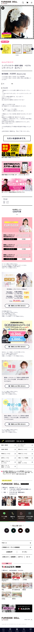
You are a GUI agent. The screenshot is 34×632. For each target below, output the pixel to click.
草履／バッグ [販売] (23, 458)
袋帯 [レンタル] (5, 458)
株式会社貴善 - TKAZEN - (16, 570)
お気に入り (5, 557)
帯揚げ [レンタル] (22, 453)
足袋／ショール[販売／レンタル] (5, 466)
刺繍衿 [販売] (4, 449)
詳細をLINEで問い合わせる (18, 305)
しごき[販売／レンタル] (22, 462)
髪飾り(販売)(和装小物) (11, 472)
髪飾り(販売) (4, 41)
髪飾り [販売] (4, 445)
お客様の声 (9, 552)
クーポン (24, 552)
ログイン (20, 557)
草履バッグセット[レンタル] (5, 462)
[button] (32, 22)
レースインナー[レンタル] (22, 445)
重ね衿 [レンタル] (22, 449)
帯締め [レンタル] (5, 453)
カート (28, 557)
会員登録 (13, 557)
